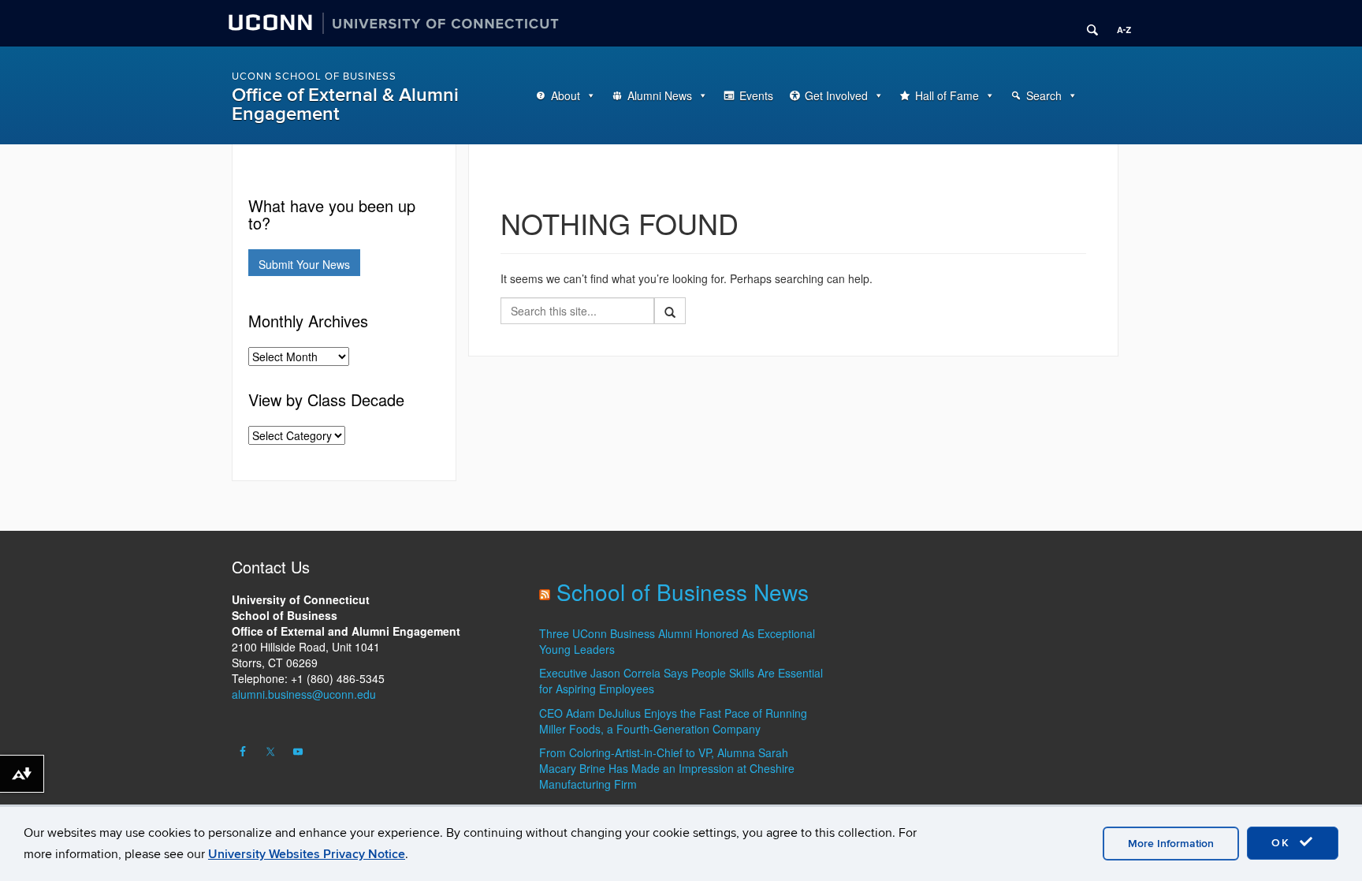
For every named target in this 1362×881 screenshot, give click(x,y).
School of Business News (682, 591)
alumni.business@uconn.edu (304, 694)
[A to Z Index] (1118, 23)
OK (1283, 842)
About (565, 95)
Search (1044, 95)
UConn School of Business (314, 76)
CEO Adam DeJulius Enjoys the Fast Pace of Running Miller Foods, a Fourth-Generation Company (673, 721)
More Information (1171, 843)
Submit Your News (304, 264)
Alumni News (659, 95)
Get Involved (836, 95)
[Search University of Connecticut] (1087, 23)
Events (756, 95)
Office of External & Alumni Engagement (345, 104)
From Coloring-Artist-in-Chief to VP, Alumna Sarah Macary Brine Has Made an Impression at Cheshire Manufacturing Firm (666, 768)
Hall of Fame (947, 95)
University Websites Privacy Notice (306, 854)
